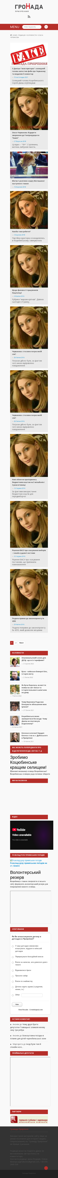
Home (15, 35)
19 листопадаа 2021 (21, 77)
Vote (17, 1004)
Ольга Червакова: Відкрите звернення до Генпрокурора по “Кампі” (25, 135)
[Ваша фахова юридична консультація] (29, 1119)
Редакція (21, 35)
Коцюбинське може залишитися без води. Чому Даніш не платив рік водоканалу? (34, 720)
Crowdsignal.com (36, 1010)
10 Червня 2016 (19, 556)
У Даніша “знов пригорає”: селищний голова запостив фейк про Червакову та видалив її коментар (29, 71)
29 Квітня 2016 (19, 624)
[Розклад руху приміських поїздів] (26, 860)
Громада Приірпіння (19, 1129)
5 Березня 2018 (19, 235)
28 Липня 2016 (19, 357)
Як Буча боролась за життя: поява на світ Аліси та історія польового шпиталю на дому (34, 689)
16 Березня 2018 (20, 187)
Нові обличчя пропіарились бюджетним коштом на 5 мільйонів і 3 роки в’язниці (28, 482)
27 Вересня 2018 (20, 141)
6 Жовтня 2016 (19, 296)
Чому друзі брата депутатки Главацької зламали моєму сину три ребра (27, 1027)
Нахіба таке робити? (21, 232)
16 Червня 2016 (19, 488)
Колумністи (32, 35)
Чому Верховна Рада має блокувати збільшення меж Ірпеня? (34, 704)
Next (21, 643)
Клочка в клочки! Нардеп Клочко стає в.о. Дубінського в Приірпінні (35, 735)
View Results (23, 1010)
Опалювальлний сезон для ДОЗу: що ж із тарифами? (34, 659)
